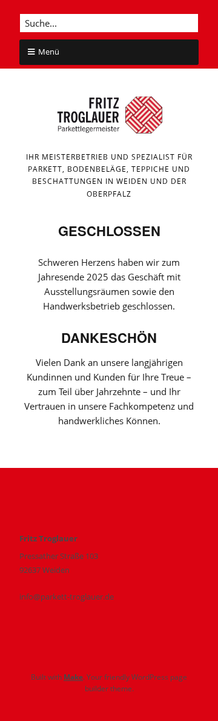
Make (73, 677)
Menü (48, 51)
